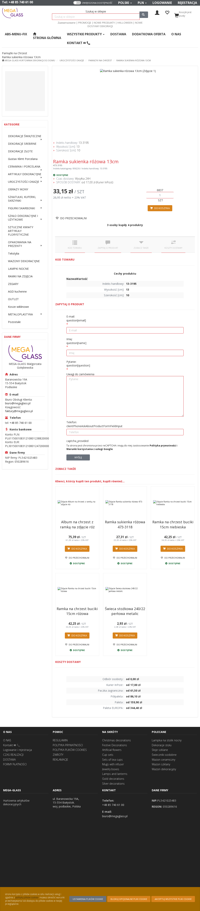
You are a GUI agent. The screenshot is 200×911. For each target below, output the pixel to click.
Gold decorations (113, 779)
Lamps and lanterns (114, 774)
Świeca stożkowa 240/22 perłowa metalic (125, 611)
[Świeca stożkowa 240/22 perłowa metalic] (125, 589)
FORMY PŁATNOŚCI (15, 764)
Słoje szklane (160, 750)
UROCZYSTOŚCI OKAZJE (72, 60)
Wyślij (78, 457)
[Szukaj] (143, 15)
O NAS (7, 740)
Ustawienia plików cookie (88, 899)
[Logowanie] (157, 12)
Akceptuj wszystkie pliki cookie (173, 899)
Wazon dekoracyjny (164, 769)
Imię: (76, 341)
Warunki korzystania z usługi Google (89, 449)
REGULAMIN (60, 740)
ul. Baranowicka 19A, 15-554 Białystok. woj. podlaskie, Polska (67, 802)
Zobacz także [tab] (141, 248)
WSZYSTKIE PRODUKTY (85, 34)
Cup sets (107, 755)
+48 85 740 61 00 (21, 2)
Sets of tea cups (112, 759)
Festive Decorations (114, 745)
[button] (125, 3)
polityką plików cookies (26, 897)
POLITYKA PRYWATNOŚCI (68, 745)
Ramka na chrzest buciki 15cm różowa (77, 611)
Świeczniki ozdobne (164, 755)
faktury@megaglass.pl (19, 411)
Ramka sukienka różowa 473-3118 (125, 524)
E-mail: (76, 318)
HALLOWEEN (124, 22)
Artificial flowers (111, 750)
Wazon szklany (161, 764)
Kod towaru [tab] (75, 248)
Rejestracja (187, 3)
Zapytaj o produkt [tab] (108, 248)
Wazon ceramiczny (163, 759)
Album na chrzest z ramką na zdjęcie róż (77, 524)
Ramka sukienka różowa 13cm (133, 60)
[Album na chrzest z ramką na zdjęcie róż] (77, 503)
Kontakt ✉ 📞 (11, 745)
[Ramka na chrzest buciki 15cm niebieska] (173, 503)
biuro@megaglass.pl (17, 403)
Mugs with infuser (113, 764)
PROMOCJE (84, 22)
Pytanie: (78, 363)
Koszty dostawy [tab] (173, 248)
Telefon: (94, 424)
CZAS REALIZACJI (13, 755)
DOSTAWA (9, 759)
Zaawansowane (67, 22)
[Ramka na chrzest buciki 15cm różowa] (77, 589)
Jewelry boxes (110, 769)
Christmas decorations (116, 740)
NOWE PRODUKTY (104, 22)
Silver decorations (113, 783)
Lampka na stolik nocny (166, 740)
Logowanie (162, 3)
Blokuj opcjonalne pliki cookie (129, 899)
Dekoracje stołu (161, 745)
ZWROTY (58, 755)
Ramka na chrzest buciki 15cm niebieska (172, 524)
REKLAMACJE (60, 759)
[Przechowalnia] (167, 12)
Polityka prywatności (163, 445)
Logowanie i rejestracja (17, 750)
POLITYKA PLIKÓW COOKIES (70, 750)
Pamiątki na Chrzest (100, 60)
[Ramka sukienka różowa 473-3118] (125, 503)
